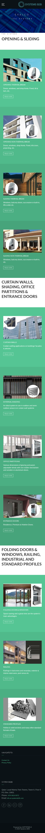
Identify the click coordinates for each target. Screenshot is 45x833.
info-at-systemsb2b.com (15, 798)
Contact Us (5, 760)
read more (8, 96)
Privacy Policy (6, 763)
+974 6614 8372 (13, 795)
